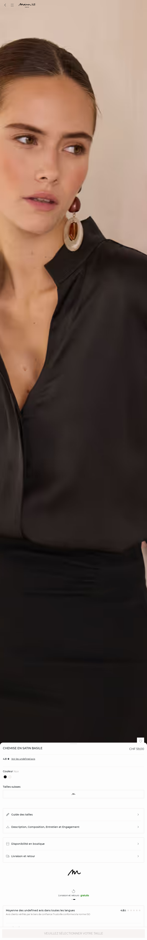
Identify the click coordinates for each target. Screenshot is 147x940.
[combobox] (73, 794)
